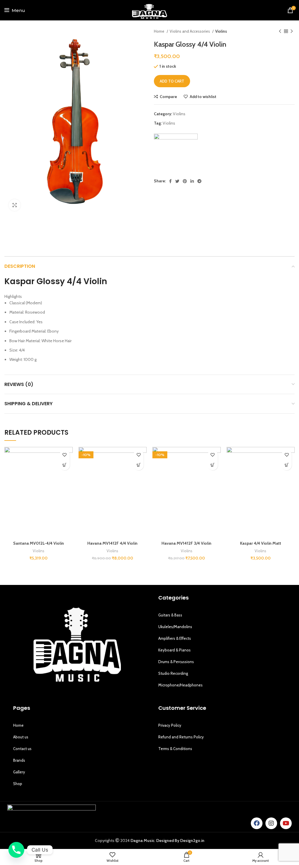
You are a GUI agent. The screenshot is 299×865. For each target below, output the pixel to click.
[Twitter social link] (177, 181)
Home (159, 31)
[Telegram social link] (199, 181)
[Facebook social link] (170, 181)
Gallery (19, 772)
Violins (221, 31)
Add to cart (172, 81)
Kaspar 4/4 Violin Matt (260, 543)
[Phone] (16, 850)
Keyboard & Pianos (174, 650)
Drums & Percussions (176, 661)
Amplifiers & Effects (174, 638)
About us (20, 737)
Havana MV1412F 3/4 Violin (186, 543)
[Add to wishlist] (65, 455)
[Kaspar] (176, 155)
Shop (17, 783)
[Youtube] (286, 823)
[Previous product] (280, 31)
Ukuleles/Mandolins (175, 626)
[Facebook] (257, 823)
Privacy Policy (169, 725)
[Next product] (292, 31)
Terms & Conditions (175, 748)
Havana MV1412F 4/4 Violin (112, 543)
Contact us (22, 748)
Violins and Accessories (190, 31)
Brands (19, 760)
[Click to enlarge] (14, 205)
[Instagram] (271, 823)
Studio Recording (173, 673)
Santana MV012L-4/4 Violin (38, 543)
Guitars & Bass (170, 615)
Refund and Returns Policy (181, 737)
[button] (65, 465)
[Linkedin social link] (192, 181)
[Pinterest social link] (185, 181)
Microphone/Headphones (180, 685)
